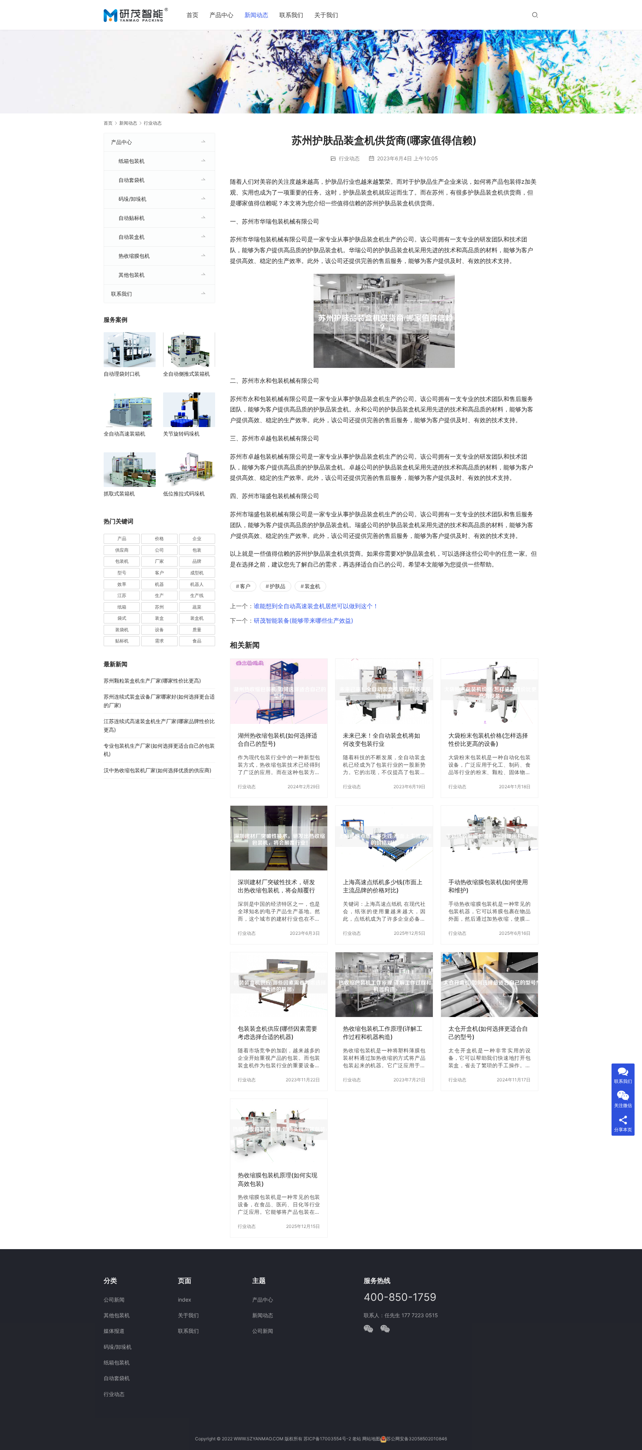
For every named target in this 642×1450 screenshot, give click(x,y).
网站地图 (371, 1438)
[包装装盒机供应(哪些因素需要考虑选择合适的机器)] (278, 984)
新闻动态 (256, 15)
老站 (356, 1438)
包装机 (122, 561)
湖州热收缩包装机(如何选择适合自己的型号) (277, 739)
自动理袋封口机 (122, 373)
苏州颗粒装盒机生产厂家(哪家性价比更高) (152, 680)
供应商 (122, 550)
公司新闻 (114, 1299)
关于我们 (326, 15)
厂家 (159, 561)
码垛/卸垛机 (132, 199)
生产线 (197, 595)
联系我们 (291, 15)
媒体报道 (114, 1331)
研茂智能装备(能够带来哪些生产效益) (303, 620)
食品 (196, 641)
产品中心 (221, 15)
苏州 (159, 607)
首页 (192, 15)
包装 (196, 550)
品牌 (196, 561)
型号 (121, 572)
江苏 (121, 595)
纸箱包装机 (132, 161)
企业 (196, 538)
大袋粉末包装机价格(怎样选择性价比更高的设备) (488, 739)
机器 (159, 584)
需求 (159, 641)
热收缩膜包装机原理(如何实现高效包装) (277, 1179)
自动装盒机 (132, 237)
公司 (159, 550)
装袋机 (122, 629)
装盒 (159, 618)
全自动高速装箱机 (124, 433)
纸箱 (121, 607)
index (184, 1299)
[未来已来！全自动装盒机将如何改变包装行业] (383, 691)
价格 (159, 538)
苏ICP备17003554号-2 (327, 1438)
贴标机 (122, 641)
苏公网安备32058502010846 (416, 1438)
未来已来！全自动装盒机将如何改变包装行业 (381, 739)
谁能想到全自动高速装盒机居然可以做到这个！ (316, 606)
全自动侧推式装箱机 (186, 373)
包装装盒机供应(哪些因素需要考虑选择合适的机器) (277, 1032)
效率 (121, 584)
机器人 (197, 584)
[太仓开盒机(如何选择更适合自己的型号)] (489, 984)
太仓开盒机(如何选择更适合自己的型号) (488, 1032)
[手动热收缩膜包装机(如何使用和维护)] (489, 838)
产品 (121, 538)
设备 (159, 629)
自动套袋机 (132, 180)
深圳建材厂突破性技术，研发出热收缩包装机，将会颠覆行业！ (276, 886)
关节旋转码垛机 (181, 433)
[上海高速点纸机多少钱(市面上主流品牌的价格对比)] (383, 838)
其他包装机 (132, 275)
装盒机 (312, 586)
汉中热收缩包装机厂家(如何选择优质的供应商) (157, 770)
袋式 (121, 618)
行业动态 (349, 158)
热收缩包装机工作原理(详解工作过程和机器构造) (382, 1032)
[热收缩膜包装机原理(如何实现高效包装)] (278, 1131)
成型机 (197, 572)
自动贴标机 (132, 218)
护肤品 (277, 586)
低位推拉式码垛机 (184, 493)
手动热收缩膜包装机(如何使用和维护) (488, 886)
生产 (159, 595)
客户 (245, 586)
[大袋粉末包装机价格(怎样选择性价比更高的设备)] (489, 691)
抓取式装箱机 (119, 493)
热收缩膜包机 (134, 256)
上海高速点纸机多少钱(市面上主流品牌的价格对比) (382, 886)
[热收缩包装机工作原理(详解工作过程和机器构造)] (383, 984)
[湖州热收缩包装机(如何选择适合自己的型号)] (278, 691)
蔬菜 (196, 607)
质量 (196, 629)
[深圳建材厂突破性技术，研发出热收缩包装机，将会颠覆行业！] (278, 838)
